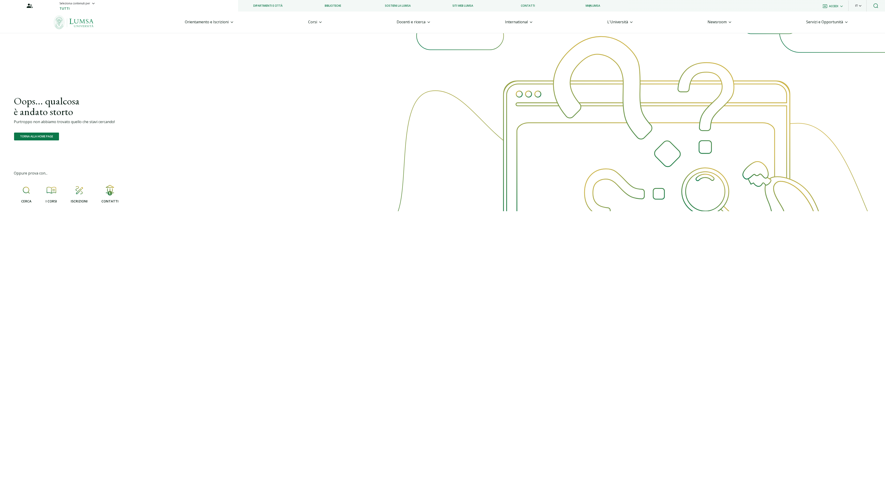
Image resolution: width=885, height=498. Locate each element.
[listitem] (268, 6)
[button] (858, 6)
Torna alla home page (36, 136)
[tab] (209, 22)
